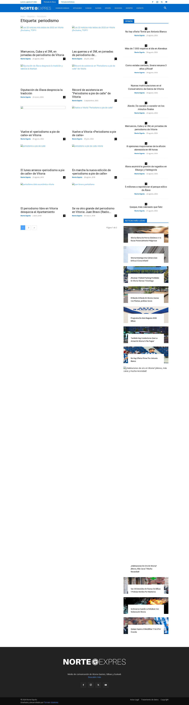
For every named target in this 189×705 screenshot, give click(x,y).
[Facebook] (153, 2)
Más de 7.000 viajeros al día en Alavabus (146, 48)
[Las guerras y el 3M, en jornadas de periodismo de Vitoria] (94, 37)
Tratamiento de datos (149, 699)
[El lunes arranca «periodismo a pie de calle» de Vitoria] (43, 155)
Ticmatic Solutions (51, 702)
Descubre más (94, 677)
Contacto (139, 8)
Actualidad (77, 8)
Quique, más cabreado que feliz (146, 207)
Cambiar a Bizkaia (62, 8)
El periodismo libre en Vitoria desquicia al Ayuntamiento (39, 210)
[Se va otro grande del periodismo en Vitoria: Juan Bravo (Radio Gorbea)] (94, 194)
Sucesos (98, 8)
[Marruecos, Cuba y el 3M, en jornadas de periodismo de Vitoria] (43, 37)
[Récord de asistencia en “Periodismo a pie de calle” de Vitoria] (94, 75)
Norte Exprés (26, 59)
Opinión (108, 8)
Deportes (129, 8)
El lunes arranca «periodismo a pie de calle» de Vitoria (42, 171)
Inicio (23, 16)
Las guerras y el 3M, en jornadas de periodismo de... (92, 53)
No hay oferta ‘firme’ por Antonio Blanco (146, 31)
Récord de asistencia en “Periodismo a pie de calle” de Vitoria (91, 93)
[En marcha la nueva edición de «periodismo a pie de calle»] (94, 155)
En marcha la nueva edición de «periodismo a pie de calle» (91, 171)
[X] (162, 2)
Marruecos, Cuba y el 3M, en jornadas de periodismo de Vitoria (42, 53)
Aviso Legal (134, 699)
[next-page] (34, 227)
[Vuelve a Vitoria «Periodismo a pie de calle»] (94, 117)
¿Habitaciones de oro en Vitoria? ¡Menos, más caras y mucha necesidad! (144, 569)
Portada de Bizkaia (67, 2)
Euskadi (88, 8)
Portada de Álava (50, 2)
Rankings (118, 8)
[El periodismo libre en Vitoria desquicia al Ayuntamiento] (43, 194)
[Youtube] (166, 2)
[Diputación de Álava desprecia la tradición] (43, 75)
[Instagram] (157, 2)
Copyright (164, 699)
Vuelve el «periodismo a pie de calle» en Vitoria (40, 133)
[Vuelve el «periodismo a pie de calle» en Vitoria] (43, 117)
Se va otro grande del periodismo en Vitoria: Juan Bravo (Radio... (93, 210)
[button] (165, 8)
